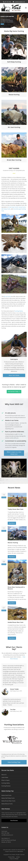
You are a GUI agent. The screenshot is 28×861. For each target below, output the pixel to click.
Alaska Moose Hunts (7, 804)
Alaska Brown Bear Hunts (8, 801)
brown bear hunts (13, 207)
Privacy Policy (11, 857)
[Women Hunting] (17, 533)
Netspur (17, 858)
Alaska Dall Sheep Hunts (8, 798)
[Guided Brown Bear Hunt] (17, 613)
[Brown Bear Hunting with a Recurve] (17, 572)
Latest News (4, 777)
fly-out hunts (7, 296)
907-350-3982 (8, 1)
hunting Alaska (19, 311)
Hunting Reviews (5, 786)
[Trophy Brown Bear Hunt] (17, 499)
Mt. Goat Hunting (14, 127)
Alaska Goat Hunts (6, 795)
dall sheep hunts (5, 209)
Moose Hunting (14, 95)
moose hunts (22, 207)
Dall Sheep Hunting (14, 62)
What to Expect (5, 780)
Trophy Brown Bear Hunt (15, 509)
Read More (12, 523)
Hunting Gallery (5, 783)
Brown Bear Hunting (14, 160)
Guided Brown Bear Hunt (15, 622)
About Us (3, 774)
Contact (18, 857)
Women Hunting (13, 542)
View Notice (20, 851)
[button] (26, 7)
